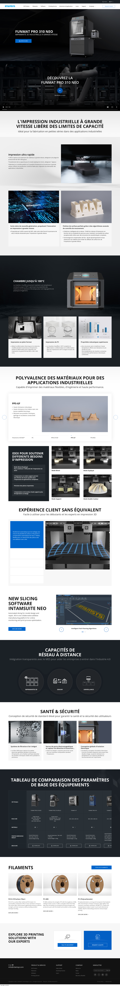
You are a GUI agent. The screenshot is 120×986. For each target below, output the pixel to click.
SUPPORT (59, 965)
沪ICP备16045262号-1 (53, 981)
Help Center (59, 968)
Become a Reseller (80, 975)
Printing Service (35, 975)
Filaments (33, 970)
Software (33, 973)
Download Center (60, 970)
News (77, 970)
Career (77, 973)
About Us (78, 968)
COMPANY (79, 965)
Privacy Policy (100, 981)
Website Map (108, 981)
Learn (57, 973)
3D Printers (34, 968)
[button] (4, 417)
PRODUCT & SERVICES (38, 965)
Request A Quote (109, 6)
